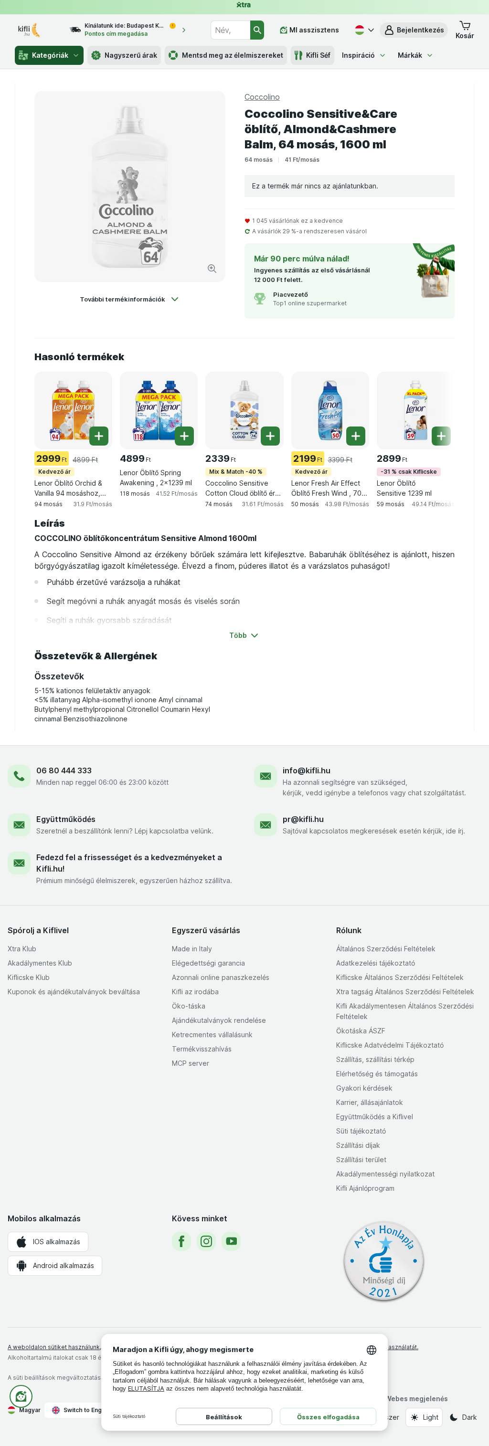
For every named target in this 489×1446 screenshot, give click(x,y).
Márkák (410, 55)
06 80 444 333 (64, 770)
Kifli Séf (318, 55)
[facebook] (181, 1241)
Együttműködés (66, 819)
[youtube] (231, 1241)
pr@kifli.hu (303, 819)
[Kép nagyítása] (212, 268)
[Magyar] (363, 30)
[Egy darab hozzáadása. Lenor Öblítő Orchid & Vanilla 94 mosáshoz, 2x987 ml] (98, 436)
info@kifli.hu (306, 770)
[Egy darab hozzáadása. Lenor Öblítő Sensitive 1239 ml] (441, 436)
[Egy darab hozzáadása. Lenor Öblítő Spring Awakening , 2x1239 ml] (184, 436)
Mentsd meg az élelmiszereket (232, 55)
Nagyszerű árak (131, 55)
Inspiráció (358, 55)
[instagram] (206, 1241)
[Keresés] (257, 30)
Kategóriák (50, 55)
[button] (414, 30)
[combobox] (230, 30)
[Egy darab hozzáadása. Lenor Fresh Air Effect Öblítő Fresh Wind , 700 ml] (355, 436)
